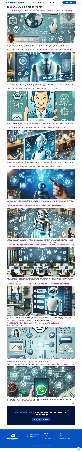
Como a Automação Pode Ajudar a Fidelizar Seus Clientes (33, 88)
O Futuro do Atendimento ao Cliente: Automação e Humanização (36, 127)
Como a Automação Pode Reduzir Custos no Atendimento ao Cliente (38, 284)
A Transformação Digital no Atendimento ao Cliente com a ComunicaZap (39, 10)
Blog (44, 2)
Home (34, 2)
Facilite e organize (23, 412)
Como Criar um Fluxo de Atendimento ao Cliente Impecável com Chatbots (40, 364)
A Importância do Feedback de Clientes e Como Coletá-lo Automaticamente (33, 324)
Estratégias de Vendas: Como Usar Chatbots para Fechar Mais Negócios (40, 49)
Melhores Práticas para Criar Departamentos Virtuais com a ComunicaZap (40, 245)
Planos (39, 2)
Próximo (72, 403)
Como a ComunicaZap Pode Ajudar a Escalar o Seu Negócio (34, 206)
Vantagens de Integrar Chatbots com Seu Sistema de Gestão (34, 166)
